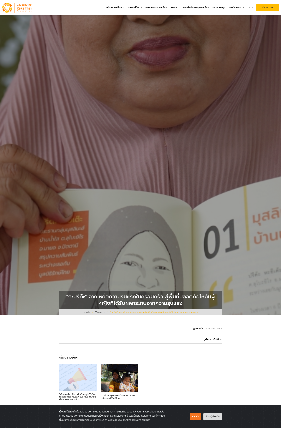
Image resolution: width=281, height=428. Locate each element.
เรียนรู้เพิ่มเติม (213, 416)
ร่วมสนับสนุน (219, 7)
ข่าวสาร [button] (174, 7)
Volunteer (100, 312)
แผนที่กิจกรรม (156, 7)
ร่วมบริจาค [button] (267, 7)
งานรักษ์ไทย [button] (134, 7)
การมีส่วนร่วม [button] (235, 7)
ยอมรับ (195, 416)
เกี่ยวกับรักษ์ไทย (114, 7)
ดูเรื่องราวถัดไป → (213, 339)
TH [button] (249, 7)
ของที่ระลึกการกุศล (196, 7)
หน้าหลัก (86, 312)
